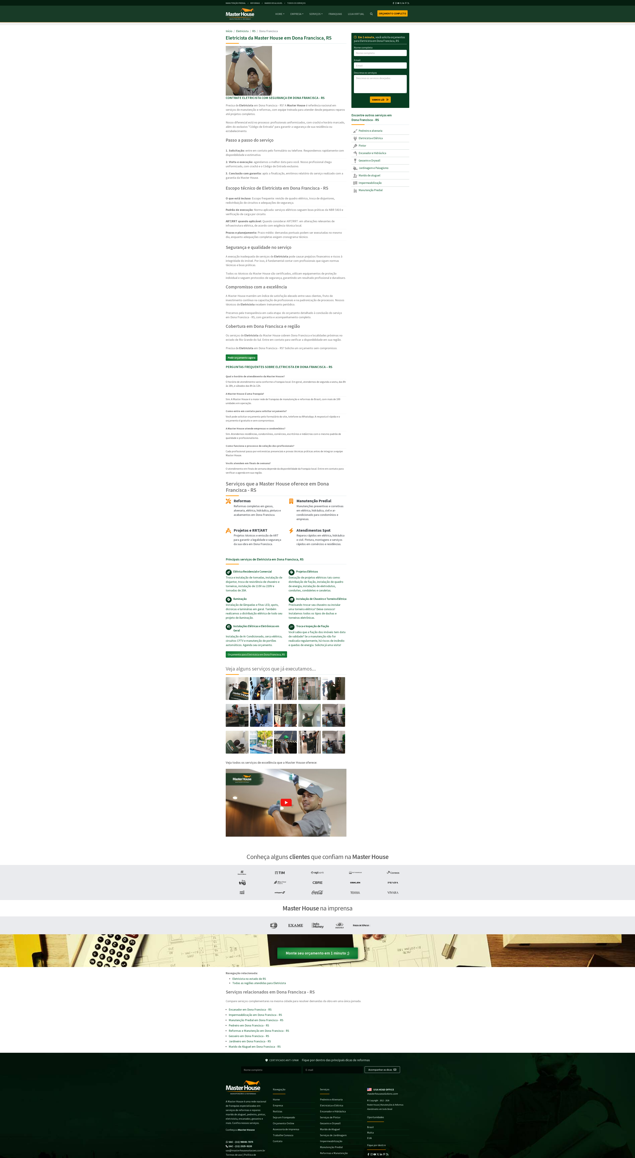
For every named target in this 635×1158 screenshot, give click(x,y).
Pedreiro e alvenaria (370, 131)
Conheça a (240, 1129)
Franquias (335, 14)
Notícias (277, 1111)
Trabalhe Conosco (283, 1135)
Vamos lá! (379, 99)
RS (253, 31)
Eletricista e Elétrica (370, 138)
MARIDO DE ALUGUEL (273, 3)
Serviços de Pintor (330, 1117)
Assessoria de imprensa (286, 1129)
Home (278, 14)
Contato (277, 1141)
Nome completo (363, 47)
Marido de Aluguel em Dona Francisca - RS (255, 1046)
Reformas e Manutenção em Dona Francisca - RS (259, 1031)
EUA (369, 1138)
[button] (286, 803)
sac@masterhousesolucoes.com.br (245, 1150)
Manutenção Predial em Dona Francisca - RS (256, 1020)
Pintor (362, 145)
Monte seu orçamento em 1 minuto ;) (317, 953)
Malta (370, 1132)
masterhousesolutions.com (382, 1093)
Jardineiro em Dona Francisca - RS (250, 1041)
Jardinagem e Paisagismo (373, 168)
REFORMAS (255, 3)
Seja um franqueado (284, 1117)
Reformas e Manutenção (334, 1153)
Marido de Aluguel (330, 1129)
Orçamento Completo (392, 13)
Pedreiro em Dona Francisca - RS (249, 1025)
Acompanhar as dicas (380, 1069)
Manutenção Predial (370, 190)
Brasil (370, 1127)
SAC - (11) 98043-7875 (240, 1141)
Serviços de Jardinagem (333, 1135)
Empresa (295, 14)
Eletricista (242, 31)
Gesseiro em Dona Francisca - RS (249, 1036)
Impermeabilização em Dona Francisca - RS (255, 1015)
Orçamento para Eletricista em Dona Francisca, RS (256, 654)
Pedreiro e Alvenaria (331, 1099)
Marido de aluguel (369, 175)
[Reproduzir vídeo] (286, 803)
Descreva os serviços (365, 72)
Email (357, 60)
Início (229, 31)
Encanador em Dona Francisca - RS (250, 1009)
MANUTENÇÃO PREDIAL (236, 3)
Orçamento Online (283, 1123)
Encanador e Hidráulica (372, 153)
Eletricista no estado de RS (249, 979)
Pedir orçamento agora (241, 357)
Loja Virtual (356, 14)
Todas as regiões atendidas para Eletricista (259, 983)
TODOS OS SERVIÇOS (296, 3)
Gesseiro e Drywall (369, 160)
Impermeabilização (370, 183)
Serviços (315, 14)
